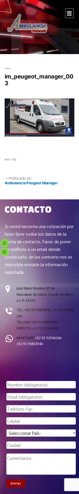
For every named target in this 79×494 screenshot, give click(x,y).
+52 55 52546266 (48, 338)
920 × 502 (10, 159)
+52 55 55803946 (29, 344)
